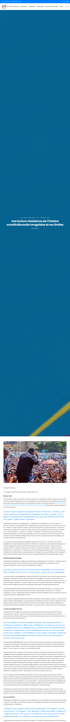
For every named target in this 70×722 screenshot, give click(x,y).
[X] (62, 1)
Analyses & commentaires (28, 217)
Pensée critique (45, 217)
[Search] (65, 6)
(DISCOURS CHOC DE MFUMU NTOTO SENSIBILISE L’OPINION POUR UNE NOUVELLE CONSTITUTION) (34, 504)
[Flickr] (67, 1)
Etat (38, 217)
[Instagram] (65, 1)
